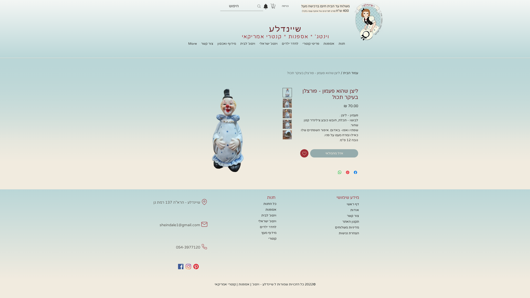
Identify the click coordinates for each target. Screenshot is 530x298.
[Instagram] (188, 266)
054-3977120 (188, 247)
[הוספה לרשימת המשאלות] (304, 153)
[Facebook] (180, 266)
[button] (273, 6)
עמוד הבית (350, 73)
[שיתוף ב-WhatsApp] (339, 172)
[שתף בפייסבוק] (355, 172)
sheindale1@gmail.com (180, 225)
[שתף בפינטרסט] (347, 172)
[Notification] (266, 6)
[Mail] (204, 202)
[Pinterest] (196, 266)
